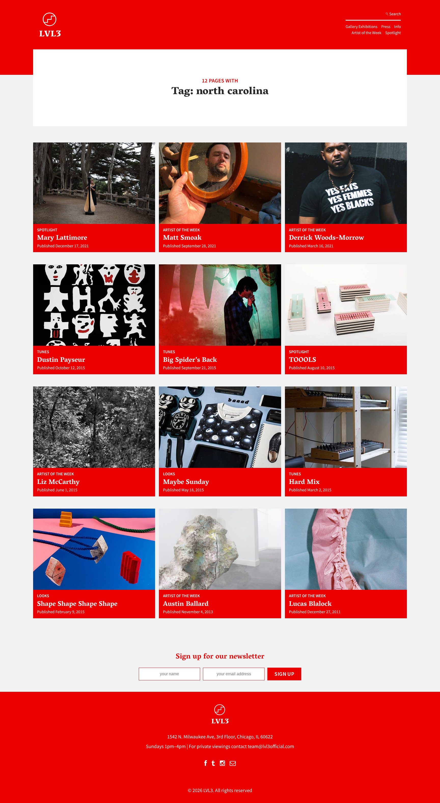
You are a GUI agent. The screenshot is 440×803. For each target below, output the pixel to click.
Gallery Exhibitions (361, 26)
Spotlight (393, 32)
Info (397, 26)
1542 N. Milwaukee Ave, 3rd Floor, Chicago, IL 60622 (220, 737)
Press (385, 26)
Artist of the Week (366, 32)
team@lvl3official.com (271, 746)
